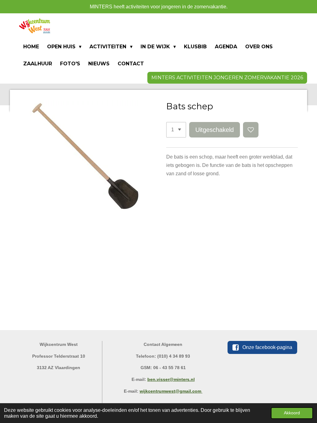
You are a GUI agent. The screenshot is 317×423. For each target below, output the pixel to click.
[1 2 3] (176, 129)
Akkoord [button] (292, 412)
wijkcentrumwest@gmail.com (171, 391)
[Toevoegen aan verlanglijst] (250, 129)
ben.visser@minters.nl (171, 379)
